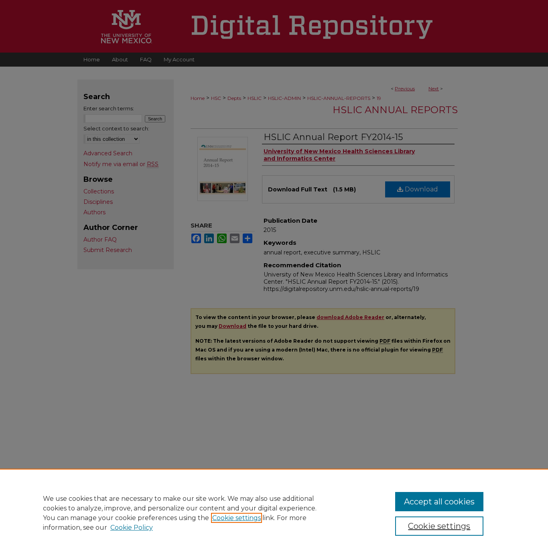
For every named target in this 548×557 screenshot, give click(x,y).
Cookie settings (236, 518)
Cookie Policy (131, 527)
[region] (274, 513)
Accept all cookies (439, 501)
